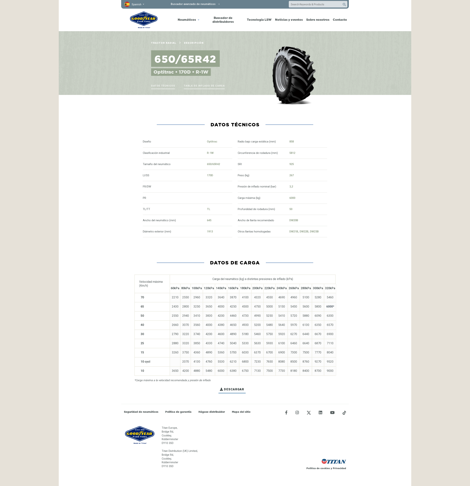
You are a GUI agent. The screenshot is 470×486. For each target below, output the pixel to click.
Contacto (340, 20)
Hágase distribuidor (211, 412)
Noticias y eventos (289, 20)
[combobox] (314, 4)
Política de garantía (178, 412)
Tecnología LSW (259, 20)
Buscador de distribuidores (223, 20)
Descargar (234, 389)
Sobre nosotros (317, 20)
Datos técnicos (163, 85)
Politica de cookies (318, 468)
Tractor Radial (163, 42)
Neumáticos (187, 20)
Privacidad (339, 468)
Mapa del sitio (241, 412)
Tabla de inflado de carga (204, 85)
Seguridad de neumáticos (141, 412)
